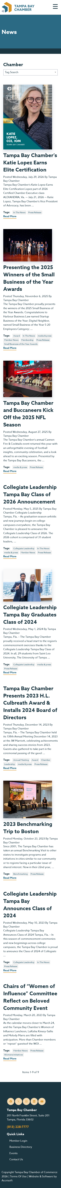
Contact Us (16, 1159)
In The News (19, 212)
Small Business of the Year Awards (20, 344)
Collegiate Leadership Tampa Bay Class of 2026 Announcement (30, 495)
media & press (44, 335)
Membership (27, 339)
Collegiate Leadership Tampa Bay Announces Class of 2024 (30, 905)
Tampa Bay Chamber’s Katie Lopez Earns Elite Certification (30, 163)
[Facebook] (10, 1101)
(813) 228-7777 (18, 1127)
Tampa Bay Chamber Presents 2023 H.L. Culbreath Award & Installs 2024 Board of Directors (30, 703)
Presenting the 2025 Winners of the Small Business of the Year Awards (29, 278)
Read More (9, 216)
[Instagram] (26, 1101)
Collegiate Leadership (23, 548)
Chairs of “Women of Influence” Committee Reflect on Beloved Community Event (30, 997)
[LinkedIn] (34, 1101)
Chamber (45, 759)
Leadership (9, 764)
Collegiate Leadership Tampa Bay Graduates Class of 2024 (30, 615)
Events (13, 1153)
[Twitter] (18, 1101)
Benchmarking (20, 873)
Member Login (18, 1141)
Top (53, 1181)
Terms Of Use (18, 1176)
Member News (11, 339)
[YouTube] (42, 1101)
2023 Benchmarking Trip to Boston (27, 828)
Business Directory (20, 1147)
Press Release (34, 212)
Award (16, 335)
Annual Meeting (21, 759)
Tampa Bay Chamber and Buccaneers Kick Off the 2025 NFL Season (28, 414)
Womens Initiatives (13, 1054)
